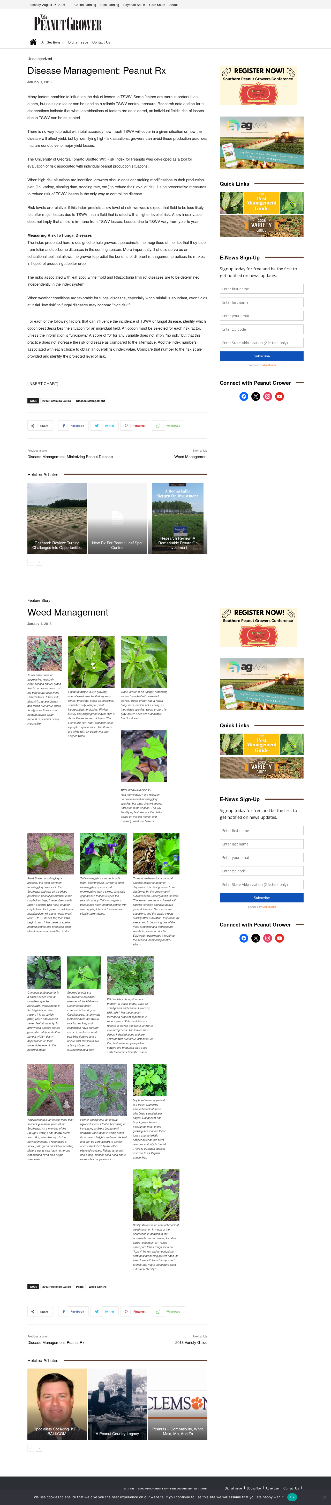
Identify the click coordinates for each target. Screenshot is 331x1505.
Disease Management (90, 401)
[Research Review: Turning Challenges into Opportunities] (57, 518)
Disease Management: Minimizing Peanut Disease (70, 456)
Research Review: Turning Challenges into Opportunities (57, 545)
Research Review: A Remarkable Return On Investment (178, 542)
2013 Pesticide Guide (56, 401)
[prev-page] (30, 562)
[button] (292, 43)
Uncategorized (39, 58)
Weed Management (190, 456)
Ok (292, 1497)
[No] (324, 1497)
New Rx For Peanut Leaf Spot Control (117, 545)
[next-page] (39, 562)
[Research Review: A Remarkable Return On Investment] (177, 518)
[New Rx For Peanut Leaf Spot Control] (117, 518)
